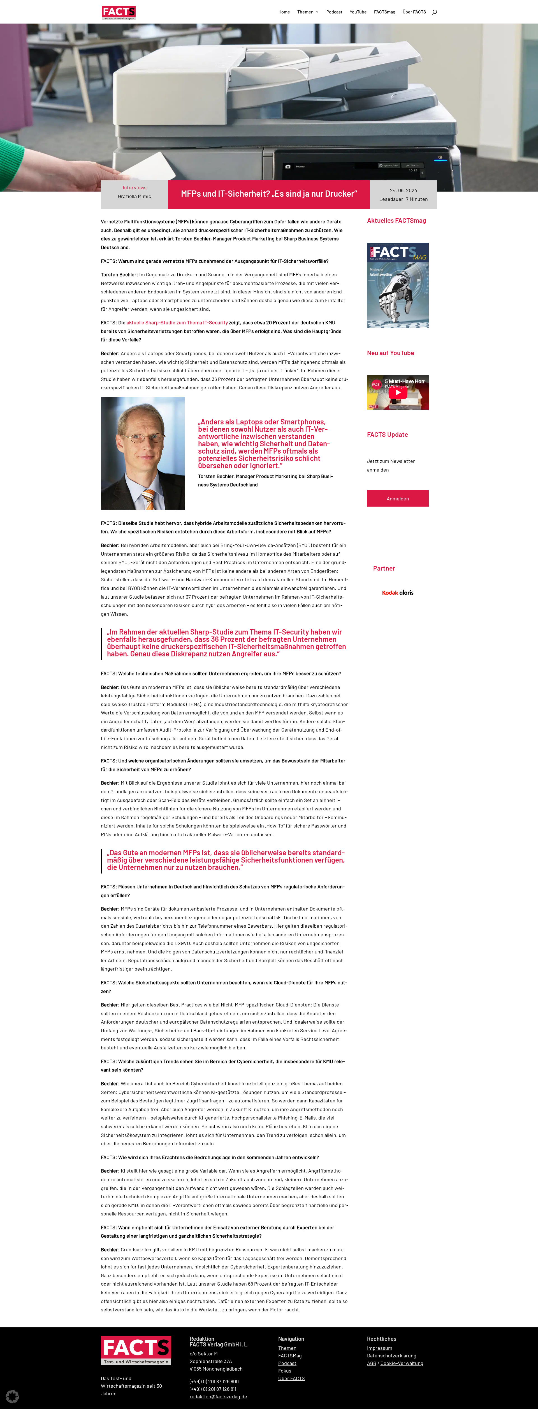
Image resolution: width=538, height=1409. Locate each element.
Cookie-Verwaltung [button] (402, 1363)
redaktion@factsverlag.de (218, 1396)
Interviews (135, 187)
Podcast (287, 1363)
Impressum (379, 1348)
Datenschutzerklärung (391, 1355)
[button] (12, 1396)
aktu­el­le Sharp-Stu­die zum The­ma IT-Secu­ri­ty (177, 322)
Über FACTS (291, 1378)
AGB (371, 1363)
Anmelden (398, 498)
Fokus (284, 1370)
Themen (287, 1348)
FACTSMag (290, 1355)
